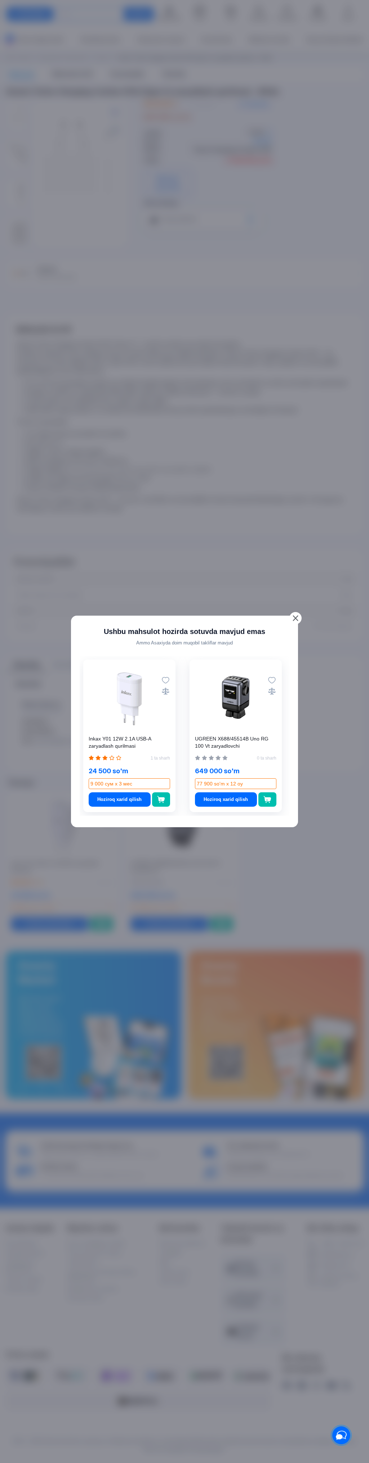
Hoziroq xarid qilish (119, 799)
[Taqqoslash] (165, 691)
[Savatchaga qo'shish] (161, 799)
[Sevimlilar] (165, 680)
